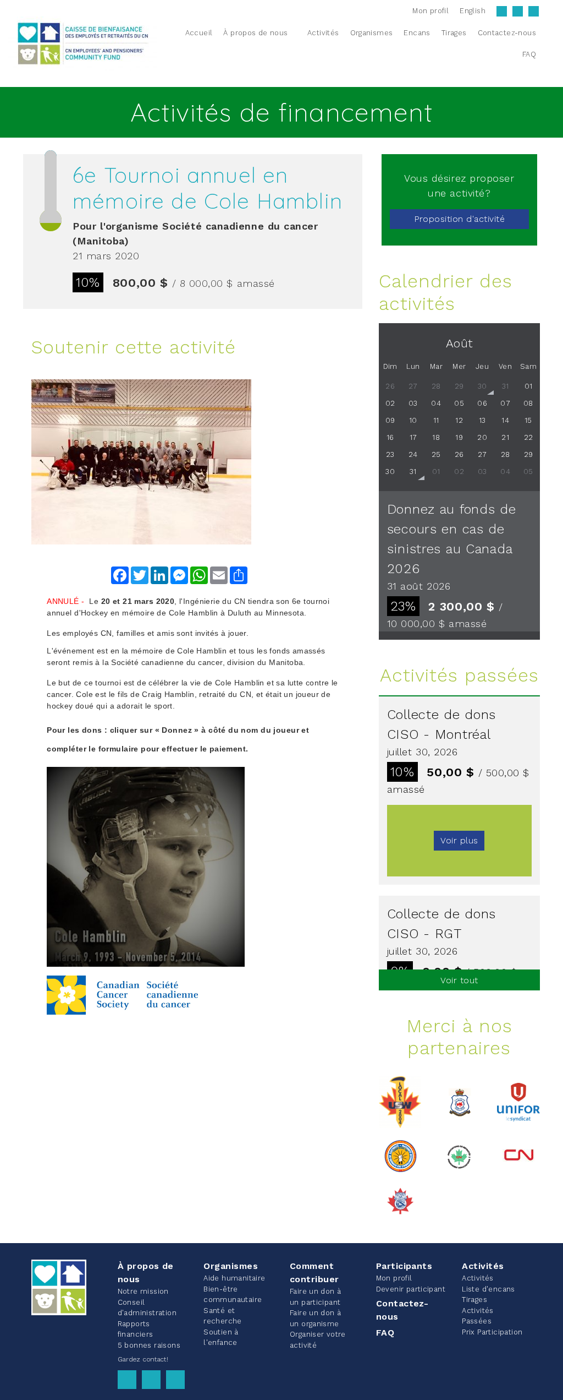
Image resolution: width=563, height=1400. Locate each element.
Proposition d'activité (459, 219)
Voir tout (459, 980)
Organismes (230, 1266)
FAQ (385, 1332)
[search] (548, 43)
